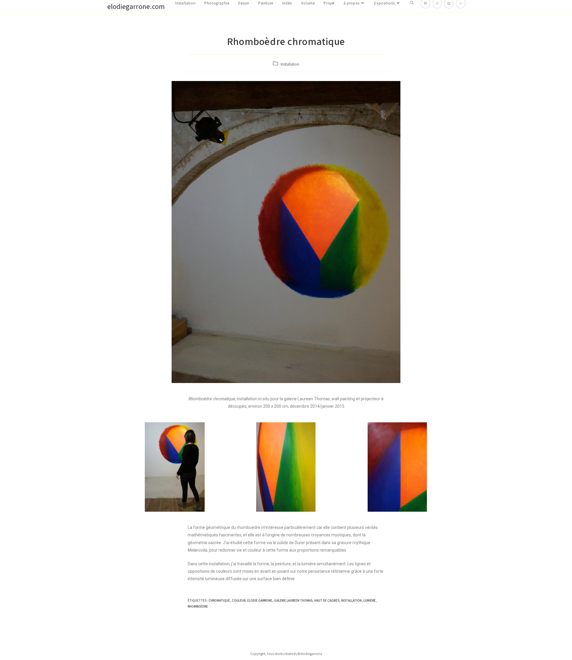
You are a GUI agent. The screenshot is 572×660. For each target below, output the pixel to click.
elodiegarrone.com (136, 6)
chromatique (219, 600)
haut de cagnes (326, 600)
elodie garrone (259, 600)
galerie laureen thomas (293, 600)
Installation (290, 64)
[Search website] (411, 3)
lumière (369, 600)
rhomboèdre (198, 606)
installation (351, 600)
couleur (238, 600)
